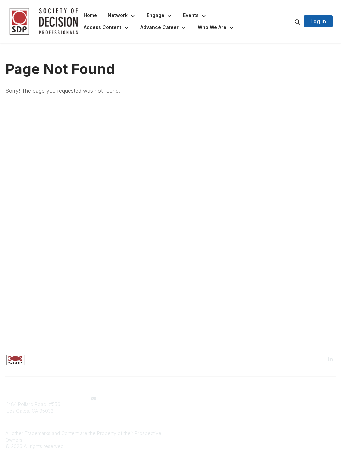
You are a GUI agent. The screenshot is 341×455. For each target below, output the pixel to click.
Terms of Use (189, 398)
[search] (289, 21)
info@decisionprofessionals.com (126, 405)
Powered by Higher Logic (307, 433)
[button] (121, 15)
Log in (318, 21)
